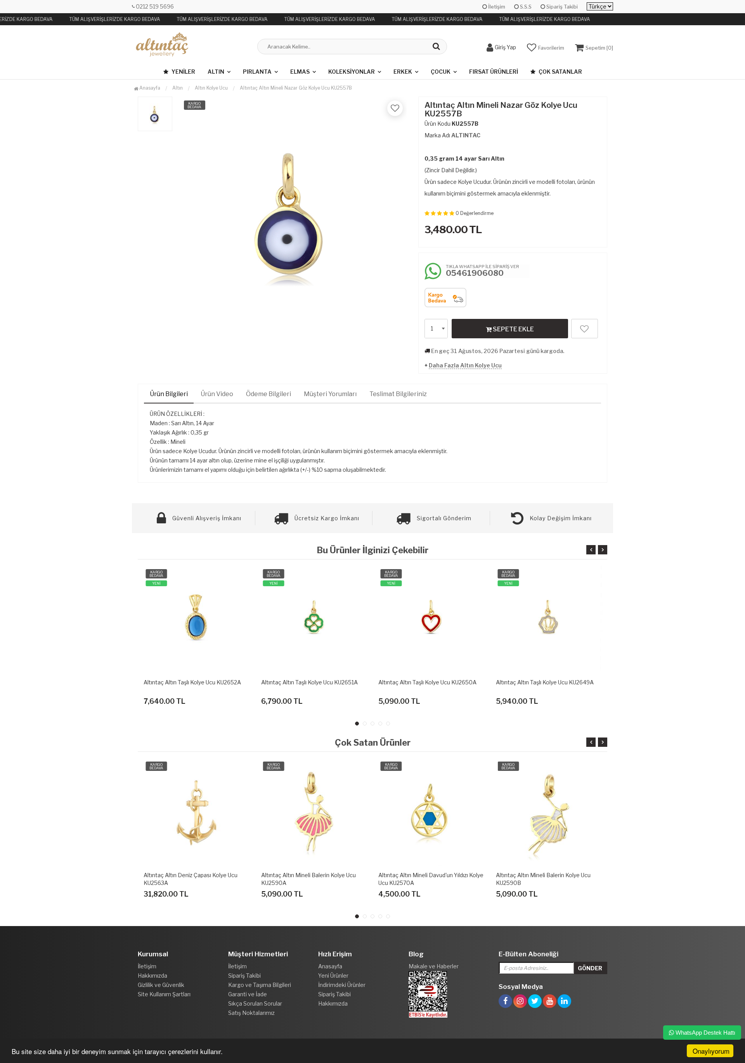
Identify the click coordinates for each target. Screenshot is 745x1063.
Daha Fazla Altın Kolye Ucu (465, 365)
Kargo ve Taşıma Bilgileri (259, 985)
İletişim (496, 6)
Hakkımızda (152, 975)
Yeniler (182, 71)
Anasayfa (149, 88)
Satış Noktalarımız (251, 1012)
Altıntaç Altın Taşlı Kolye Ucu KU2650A (427, 682)
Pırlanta (257, 71)
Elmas (300, 71)
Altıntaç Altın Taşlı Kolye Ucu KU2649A (545, 682)
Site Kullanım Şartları (164, 994)
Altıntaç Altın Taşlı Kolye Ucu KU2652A (192, 682)
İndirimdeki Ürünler (342, 985)
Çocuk (440, 71)
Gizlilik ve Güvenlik (161, 985)
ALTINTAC (465, 135)
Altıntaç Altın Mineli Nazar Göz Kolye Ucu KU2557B (296, 88)
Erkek (402, 71)
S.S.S (525, 6)
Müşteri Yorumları (330, 394)
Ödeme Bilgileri (268, 394)
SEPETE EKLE (513, 329)
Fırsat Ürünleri (493, 71)
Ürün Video (217, 394)
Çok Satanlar (559, 71)
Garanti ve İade (247, 994)
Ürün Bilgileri (169, 394)
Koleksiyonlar (351, 71)
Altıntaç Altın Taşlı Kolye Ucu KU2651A (309, 682)
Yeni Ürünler (333, 975)
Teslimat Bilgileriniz (398, 394)
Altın (216, 71)
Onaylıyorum (711, 1051)
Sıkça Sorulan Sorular (255, 1003)
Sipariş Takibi (561, 6)
